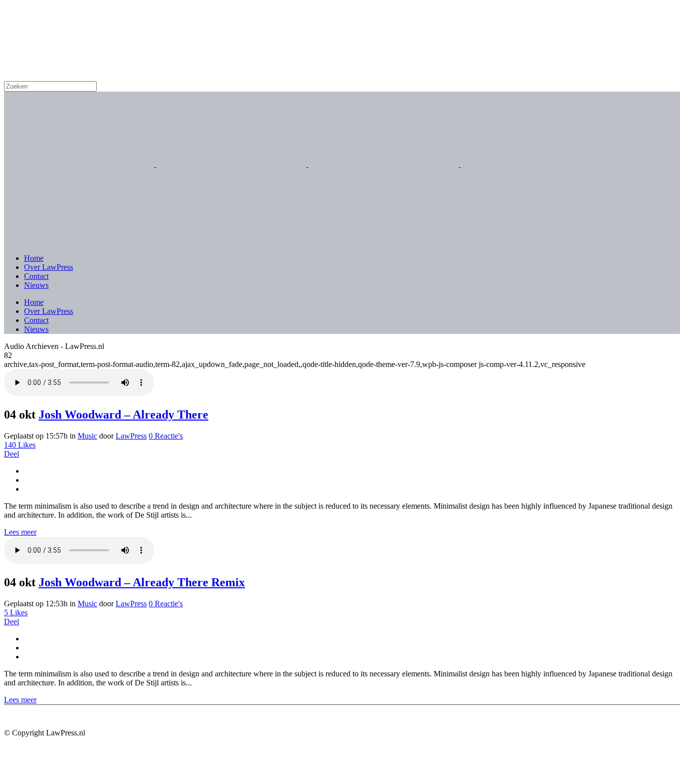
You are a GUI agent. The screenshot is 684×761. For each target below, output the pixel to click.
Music (87, 436)
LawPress (131, 436)
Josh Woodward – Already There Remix (142, 582)
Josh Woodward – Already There (123, 414)
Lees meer (20, 532)
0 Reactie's (166, 436)
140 (20, 445)
